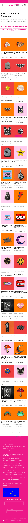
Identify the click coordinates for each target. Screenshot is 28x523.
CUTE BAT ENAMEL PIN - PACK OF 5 (6, 248)
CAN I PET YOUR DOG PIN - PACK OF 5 (7, 379)
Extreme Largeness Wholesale (12, 516)
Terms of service (13, 518)
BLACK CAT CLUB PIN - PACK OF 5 (20, 118)
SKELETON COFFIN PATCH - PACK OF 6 (7, 336)
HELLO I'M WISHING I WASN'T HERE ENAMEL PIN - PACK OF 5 (20, 226)
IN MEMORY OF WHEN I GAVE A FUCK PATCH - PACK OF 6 (7, 161)
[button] (2, 5)
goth (4, 469)
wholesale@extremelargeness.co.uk (15, 446)
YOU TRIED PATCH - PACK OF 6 (20, 161)
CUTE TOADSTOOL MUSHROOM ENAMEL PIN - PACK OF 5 (7, 357)
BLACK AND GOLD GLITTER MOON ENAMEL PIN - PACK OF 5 (20, 357)
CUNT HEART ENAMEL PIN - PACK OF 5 (20, 314)
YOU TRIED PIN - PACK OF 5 (7, 96)
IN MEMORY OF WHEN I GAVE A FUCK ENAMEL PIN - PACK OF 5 (7, 74)
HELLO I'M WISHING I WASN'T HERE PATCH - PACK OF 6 (20, 292)
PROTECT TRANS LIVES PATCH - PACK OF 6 (6, 183)
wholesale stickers (20, 28)
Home (2, 9)
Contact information (22, 518)
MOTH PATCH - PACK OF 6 (20, 73)
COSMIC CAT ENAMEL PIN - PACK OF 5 (20, 379)
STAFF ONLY (19, 520)
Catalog (8, 9)
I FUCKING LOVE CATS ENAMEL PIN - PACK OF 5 (6, 204)
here (15, 495)
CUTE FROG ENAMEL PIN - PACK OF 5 (20, 422)
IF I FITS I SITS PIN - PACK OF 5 (20, 53)
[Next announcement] (25, 1)
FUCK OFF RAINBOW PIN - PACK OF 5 (7, 53)
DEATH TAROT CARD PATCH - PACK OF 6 (7, 314)
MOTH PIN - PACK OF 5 (6, 117)
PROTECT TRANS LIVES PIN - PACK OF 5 (7, 226)
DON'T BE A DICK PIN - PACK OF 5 (7, 292)
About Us (5, 485)
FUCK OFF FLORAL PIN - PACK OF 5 (19, 97)
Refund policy (22, 516)
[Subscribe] (22, 503)
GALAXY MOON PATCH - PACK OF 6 (19, 248)
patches (5, 467)
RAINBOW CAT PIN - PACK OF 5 (7, 422)
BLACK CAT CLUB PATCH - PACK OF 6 (6, 139)
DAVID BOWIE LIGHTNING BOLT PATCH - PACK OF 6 (20, 204)
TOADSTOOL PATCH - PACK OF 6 (20, 401)
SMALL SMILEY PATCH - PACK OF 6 (20, 270)
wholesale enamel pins (9, 26)
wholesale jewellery (9, 29)
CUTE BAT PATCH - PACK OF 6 (20, 336)
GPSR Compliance (11, 520)
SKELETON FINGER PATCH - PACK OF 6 (20, 183)
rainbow (14, 469)
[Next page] (22, 432)
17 (19, 432)
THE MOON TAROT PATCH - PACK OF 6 (7, 401)
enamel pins (19, 465)
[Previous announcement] (2, 1)
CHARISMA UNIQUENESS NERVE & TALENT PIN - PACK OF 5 (7, 270)
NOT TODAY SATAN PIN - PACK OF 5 (19, 139)
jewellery (12, 467)
